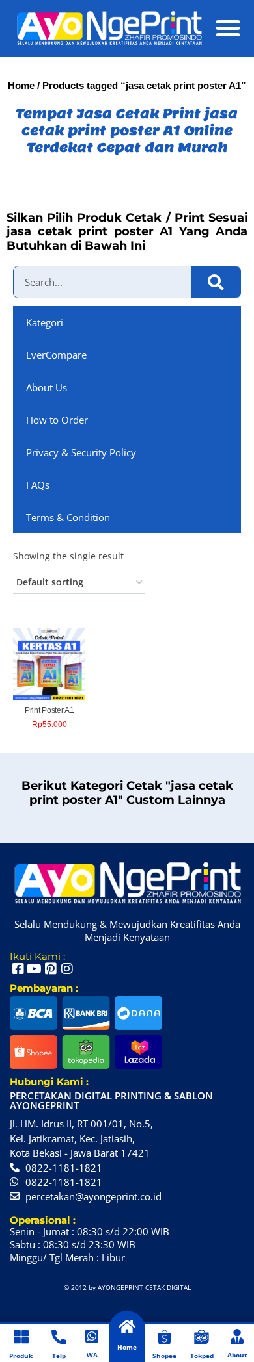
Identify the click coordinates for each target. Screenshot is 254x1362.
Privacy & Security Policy (81, 452)
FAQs (37, 484)
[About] (237, 1336)
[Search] (215, 282)
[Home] (126, 1326)
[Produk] (21, 1337)
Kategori (44, 322)
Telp (59, 1355)
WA (92, 1354)
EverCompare (56, 354)
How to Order (57, 419)
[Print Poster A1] (49, 664)
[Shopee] (164, 1337)
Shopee (164, 1355)
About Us (46, 387)
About (237, 1354)
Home (21, 85)
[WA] (92, 1336)
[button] (227, 27)
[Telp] (58, 1337)
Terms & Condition (68, 517)
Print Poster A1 (49, 710)
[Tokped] (201, 1337)
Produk (21, 1355)
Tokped (202, 1355)
